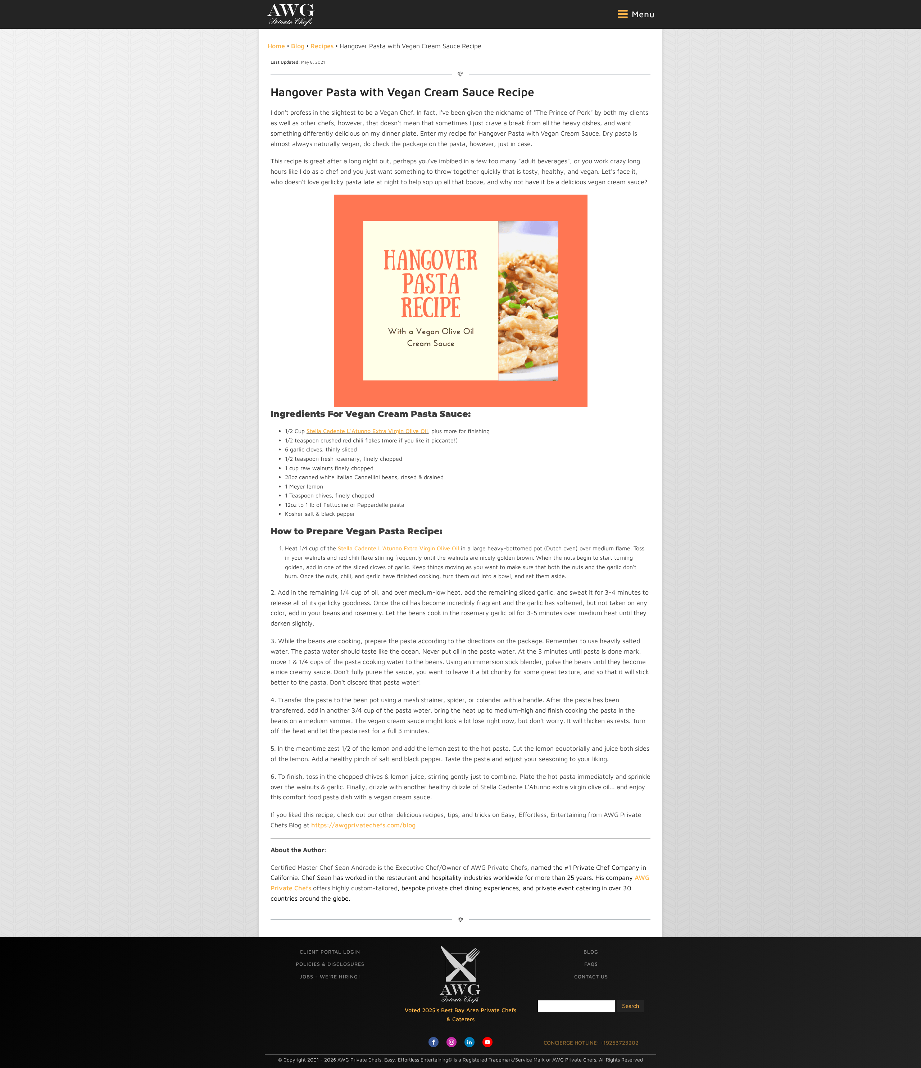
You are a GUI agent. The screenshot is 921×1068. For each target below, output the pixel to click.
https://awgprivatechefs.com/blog (363, 825)
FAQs (591, 964)
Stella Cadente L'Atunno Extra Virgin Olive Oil (367, 431)
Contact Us (591, 976)
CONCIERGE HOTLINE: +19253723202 (591, 1043)
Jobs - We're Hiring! (330, 976)
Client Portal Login (330, 952)
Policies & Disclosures (330, 964)
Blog (297, 46)
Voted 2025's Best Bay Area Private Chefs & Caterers (460, 1015)
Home (276, 46)
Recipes (322, 46)
